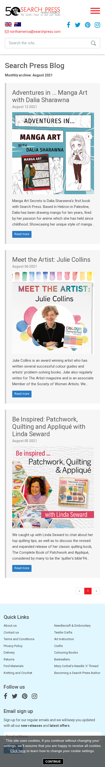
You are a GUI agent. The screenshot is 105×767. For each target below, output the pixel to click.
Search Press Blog (34, 65)
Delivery (9, 652)
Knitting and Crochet (18, 673)
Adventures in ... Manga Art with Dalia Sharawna (49, 96)
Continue (53, 761)
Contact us (11, 632)
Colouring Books (66, 652)
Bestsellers (62, 659)
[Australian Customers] (17, 24)
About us (10, 625)
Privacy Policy (13, 646)
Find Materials (13, 666)
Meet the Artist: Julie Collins (51, 259)
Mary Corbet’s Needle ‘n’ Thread (76, 666)
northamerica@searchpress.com (21, 32)
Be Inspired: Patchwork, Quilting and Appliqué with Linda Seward (48, 427)
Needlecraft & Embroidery (72, 625)
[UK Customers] (8, 24)
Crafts (58, 646)
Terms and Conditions (19, 639)
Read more (21, 234)
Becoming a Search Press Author (77, 673)
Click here (18, 751)
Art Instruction (64, 639)
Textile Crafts (63, 632)
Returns (9, 659)
